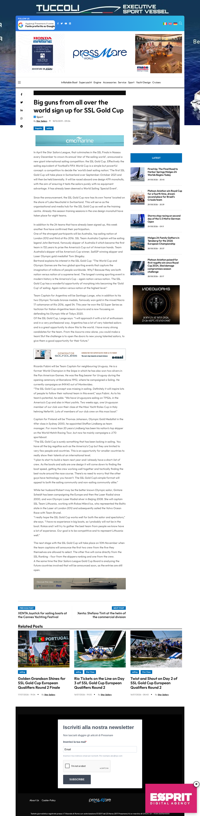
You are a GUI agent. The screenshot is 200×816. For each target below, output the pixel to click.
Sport (131, 82)
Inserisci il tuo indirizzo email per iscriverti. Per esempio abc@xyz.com (92, 756)
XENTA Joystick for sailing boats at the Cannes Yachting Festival (42, 615)
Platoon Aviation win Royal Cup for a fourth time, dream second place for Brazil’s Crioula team (165, 195)
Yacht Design (143, 82)
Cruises (156, 82)
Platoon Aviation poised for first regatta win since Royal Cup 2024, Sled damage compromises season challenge (163, 265)
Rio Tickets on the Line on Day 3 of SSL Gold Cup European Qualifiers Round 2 (99, 683)
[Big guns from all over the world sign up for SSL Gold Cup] (21, 110)
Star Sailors (41, 121)
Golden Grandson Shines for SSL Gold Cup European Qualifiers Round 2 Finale (41, 683)
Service (122, 82)
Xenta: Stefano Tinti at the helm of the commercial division (101, 615)
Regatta (38, 128)
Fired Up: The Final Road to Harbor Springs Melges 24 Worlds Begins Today (163, 171)
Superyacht (85, 82)
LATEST (156, 157)
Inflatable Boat (69, 82)
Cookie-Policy (49, 800)
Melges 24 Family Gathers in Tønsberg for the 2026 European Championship (163, 240)
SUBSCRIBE (77, 779)
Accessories (109, 82)
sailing (49, 128)
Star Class (90, 672)
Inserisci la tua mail (74, 742)
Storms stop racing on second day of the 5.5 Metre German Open (164, 218)
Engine (97, 82)
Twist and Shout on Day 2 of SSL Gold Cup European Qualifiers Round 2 (153, 683)
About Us (34, 800)
